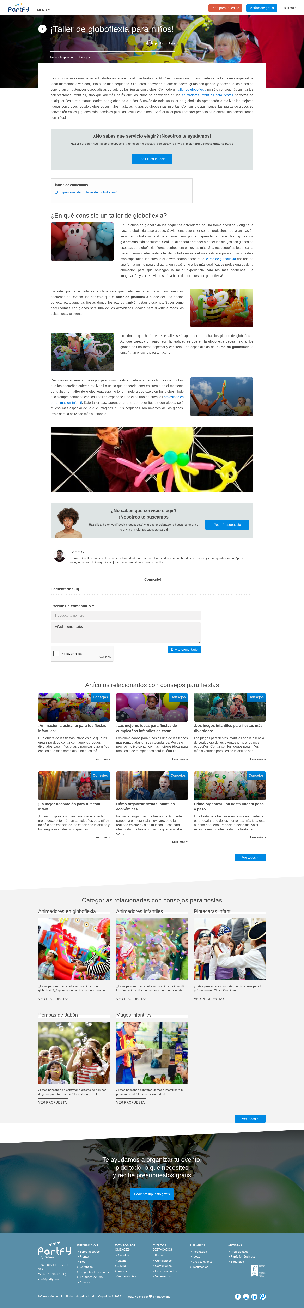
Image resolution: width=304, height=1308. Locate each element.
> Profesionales (238, 1251)
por (165, 43)
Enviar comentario (184, 649)
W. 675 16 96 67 (49, 1274)
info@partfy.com (49, 1279)
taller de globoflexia (191, 89)
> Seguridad (236, 1261)
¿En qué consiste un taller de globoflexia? (86, 192)
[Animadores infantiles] (152, 949)
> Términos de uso (90, 1276)
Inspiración (67, 57)
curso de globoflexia (221, 259)
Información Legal (50, 1296)
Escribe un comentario (71, 606)
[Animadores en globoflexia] (74, 949)
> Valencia (121, 1271)
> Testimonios (199, 1266)
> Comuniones (162, 1265)
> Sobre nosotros (88, 1251)
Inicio (53, 57)
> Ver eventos (162, 1276)
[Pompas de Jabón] (74, 1053)
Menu (42, 10)
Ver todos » (250, 857)
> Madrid (121, 1260)
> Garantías (85, 1266)
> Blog (81, 1261)
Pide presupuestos (225, 8)
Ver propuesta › (53, 999)
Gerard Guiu (167, 43)
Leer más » (102, 759)
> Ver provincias (125, 1276)
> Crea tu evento (201, 1261)
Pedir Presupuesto (152, 159)
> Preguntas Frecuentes (93, 1272)
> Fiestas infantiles (165, 1271)
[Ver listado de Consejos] (42, 32)
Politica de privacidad (80, 1296)
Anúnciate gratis (262, 8)
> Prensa (83, 1256)
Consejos (84, 57)
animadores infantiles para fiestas (207, 95)
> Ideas (195, 1256)
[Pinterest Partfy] (263, 1297)
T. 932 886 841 (48, 1264)
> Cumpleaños (162, 1260)
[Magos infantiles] (152, 1053)
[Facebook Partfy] (238, 1297)
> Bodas (158, 1255)
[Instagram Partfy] (246, 1297)
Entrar (288, 8)
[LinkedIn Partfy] (254, 1297)
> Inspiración (198, 1251)
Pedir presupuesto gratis (152, 1194)
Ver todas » (250, 1119)
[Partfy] (22, 7)
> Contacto (84, 1282)
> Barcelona (123, 1255)
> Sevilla (120, 1265)
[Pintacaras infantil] (230, 949)
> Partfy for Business (241, 1256)
